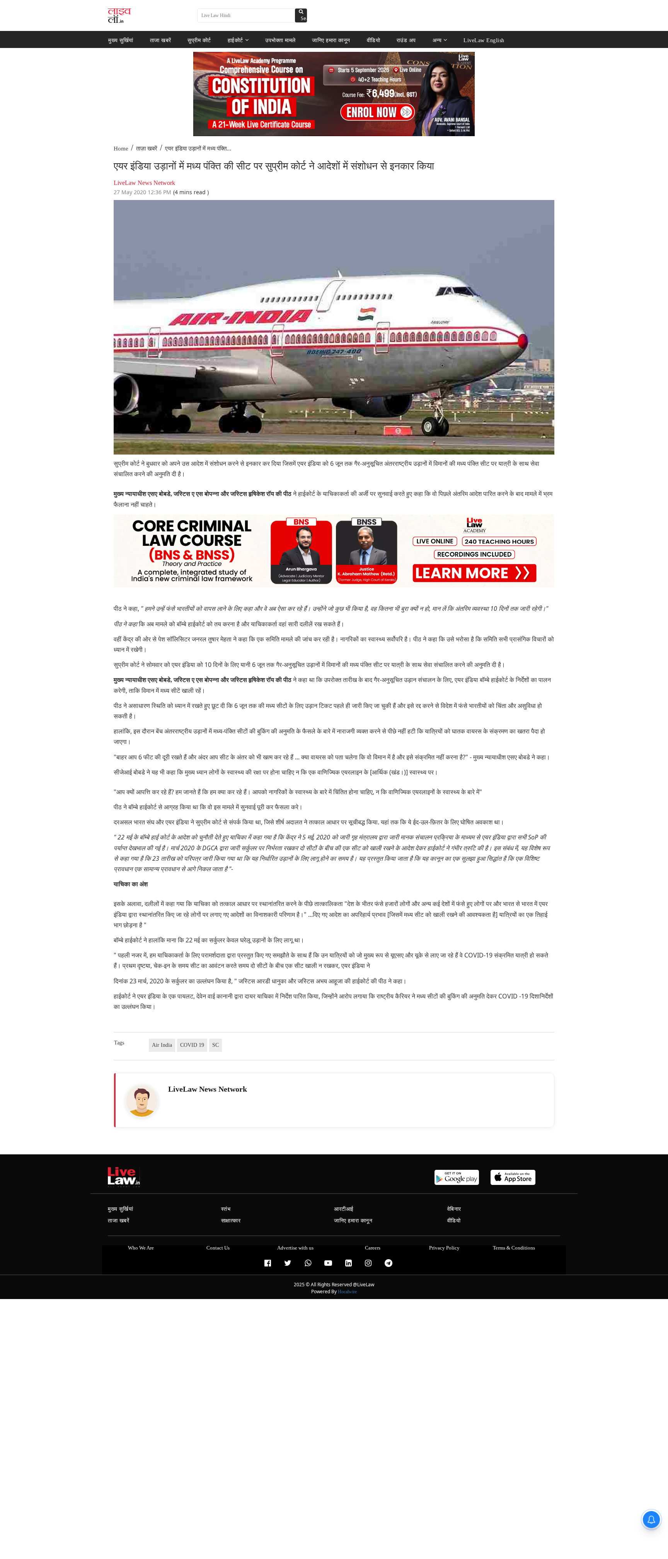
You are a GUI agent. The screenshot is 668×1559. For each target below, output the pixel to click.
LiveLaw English (484, 40)
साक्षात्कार (231, 1221)
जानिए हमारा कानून (331, 40)
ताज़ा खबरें (146, 148)
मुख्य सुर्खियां (120, 40)
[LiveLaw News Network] (142, 1101)
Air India (162, 1045)
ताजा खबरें (160, 40)
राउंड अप (406, 40)
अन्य (437, 40)
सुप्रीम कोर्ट (199, 40)
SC (215, 1045)
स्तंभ (226, 1209)
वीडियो (373, 40)
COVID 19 (192, 1045)
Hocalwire (347, 1291)
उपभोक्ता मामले (280, 40)
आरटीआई (344, 1209)
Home (121, 148)
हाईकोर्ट (235, 40)
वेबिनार (454, 1209)
